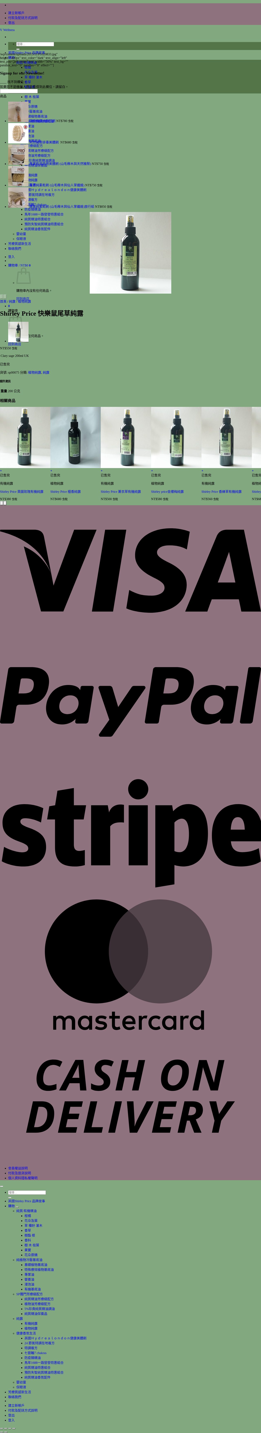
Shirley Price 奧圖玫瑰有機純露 (21, 491)
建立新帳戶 (16, 13)
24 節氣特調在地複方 (39, 1343)
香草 (27, 1230)
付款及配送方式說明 (23, 18)
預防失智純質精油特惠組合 (44, 224)
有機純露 (31, 1323)
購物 (11, 1206)
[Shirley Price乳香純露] (18, 341)
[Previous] (1, 296)
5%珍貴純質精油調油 (39, 1309)
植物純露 (24, 301)
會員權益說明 (18, 1168)
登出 (11, 22)
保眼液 (21, 239)
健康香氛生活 (26, 1333)
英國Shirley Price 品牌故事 (26, 1201)
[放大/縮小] (1, 1428)
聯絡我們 (14, 248)
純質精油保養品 (35, 1313)
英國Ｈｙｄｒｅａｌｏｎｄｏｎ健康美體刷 (55, 1338)
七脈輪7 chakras (35, 1353)
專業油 (29, 1274)
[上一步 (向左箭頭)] (1, 1432)
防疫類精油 (32, 209)
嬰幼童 (21, 234)
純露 (12, 301)
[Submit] (18, 49)
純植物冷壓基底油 (29, 1260)
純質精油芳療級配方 (39, 1299)
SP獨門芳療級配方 (29, 1294)
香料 (27, 1240)
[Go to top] (1, 1186)
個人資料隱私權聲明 (23, 1178)
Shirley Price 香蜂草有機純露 (221, 491)
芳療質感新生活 (19, 243)
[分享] (9, 1428)
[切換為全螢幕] (5, 1428)
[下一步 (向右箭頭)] (5, 1432)
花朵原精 (31, 1255)
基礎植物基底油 (35, 1265)
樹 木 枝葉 (31, 97)
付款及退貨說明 (19, 1173)
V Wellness (7, 30)
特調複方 (31, 1348)
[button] (19, 265)
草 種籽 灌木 (33, 1225)
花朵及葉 (31, 1220)
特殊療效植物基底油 (39, 1269)
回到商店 (14, 344)
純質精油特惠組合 (37, 219)
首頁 (3, 301)
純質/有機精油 (26, 1211)
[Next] (5, 296)
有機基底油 (32, 1289)
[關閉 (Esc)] (13, 1428)
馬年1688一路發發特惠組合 (44, 214)
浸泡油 (29, 1284)
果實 (27, 1250)
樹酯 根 (29, 1235)
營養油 (29, 1279)
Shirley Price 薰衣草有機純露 (121, 491)
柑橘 (27, 1216)
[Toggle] (17, 1207)
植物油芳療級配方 (37, 1304)
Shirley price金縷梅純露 (167, 491)
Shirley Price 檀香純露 (65, 491)
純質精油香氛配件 (37, 229)
